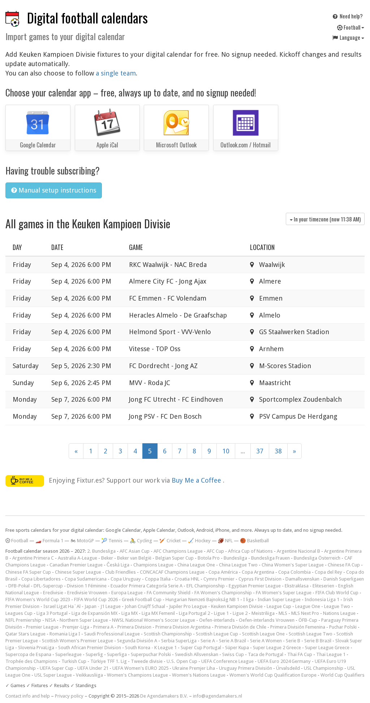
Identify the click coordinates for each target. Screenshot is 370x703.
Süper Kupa (237, 647)
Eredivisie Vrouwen (87, 592)
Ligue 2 (240, 613)
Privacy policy (69, 696)
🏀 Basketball (254, 540)
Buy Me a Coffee (197, 480)
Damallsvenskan (302, 579)
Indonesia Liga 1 (322, 599)
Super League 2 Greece (277, 647)
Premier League (42, 627)
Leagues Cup (19, 613)
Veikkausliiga (89, 675)
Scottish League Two (310, 634)
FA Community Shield (168, 592)
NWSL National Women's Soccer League (153, 620)
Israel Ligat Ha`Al (62, 606)
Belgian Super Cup (174, 558)
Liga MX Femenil (158, 613)
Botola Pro (209, 558)
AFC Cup (215, 551)
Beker (107, 558)
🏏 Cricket (170, 540)
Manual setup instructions (56, 190)
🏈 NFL (225, 540)
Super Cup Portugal (201, 647)
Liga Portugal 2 (194, 613)
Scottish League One (263, 634)
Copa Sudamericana (86, 579)
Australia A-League (77, 558)
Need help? (351, 16)
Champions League (153, 565)
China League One (196, 565)
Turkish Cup (73, 661)
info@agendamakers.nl (217, 696)
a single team (116, 73)
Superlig (94, 654)
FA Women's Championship (223, 592)
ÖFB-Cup (307, 620)
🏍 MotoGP (82, 540)
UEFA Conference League (227, 661)
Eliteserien (323, 585)
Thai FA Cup (299, 654)
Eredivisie (53, 592)
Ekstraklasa (297, 585)
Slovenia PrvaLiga (36, 647)
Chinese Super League (78, 572)
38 (278, 451)
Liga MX (129, 613)
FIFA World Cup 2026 (96, 599)
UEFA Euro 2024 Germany (284, 661)
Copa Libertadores (41, 579)
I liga (248, 599)
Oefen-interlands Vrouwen (266, 620)
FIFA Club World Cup (336, 592)
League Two (337, 606)
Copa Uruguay (126, 579)
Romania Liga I (65, 634)
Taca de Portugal (265, 654)
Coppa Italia (158, 579)
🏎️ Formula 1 (49, 540)
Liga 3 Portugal (52, 613)
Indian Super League (279, 599)
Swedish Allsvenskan (196, 654)
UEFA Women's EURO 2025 (140, 668)
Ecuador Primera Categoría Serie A (146, 585)
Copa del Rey (328, 572)
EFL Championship (205, 585)
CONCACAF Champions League (172, 572)
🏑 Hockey (199, 540)
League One (307, 606)
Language (350, 37)
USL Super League (53, 675)
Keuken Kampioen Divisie (237, 606)
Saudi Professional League (112, 634)
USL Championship (323, 668)
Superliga (117, 654)
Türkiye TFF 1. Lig (108, 661)
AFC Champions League (178, 551)
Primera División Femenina (297, 627)
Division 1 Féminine (87, 585)
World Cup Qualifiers (342, 675)
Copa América (223, 572)
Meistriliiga (263, 613)
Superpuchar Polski (151, 654)
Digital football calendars (87, 17)
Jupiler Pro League (188, 606)
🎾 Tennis (111, 540)
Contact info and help (27, 696)
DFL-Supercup (48, 585)
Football (352, 27)
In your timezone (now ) (327, 219)
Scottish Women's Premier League (77, 640)
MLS (283, 613)
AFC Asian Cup (135, 551)
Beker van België (134, 558)
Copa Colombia (294, 572)
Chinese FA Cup (344, 565)
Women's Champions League (137, 675)
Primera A (103, 627)
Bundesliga (235, 558)
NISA (50, 620)
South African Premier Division (89, 647)
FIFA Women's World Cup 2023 (37, 599)
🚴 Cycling (141, 540)
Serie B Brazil (317, 640)
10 (225, 451)
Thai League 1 (330, 654)
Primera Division (134, 627)
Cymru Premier (219, 579)
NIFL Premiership (23, 620)
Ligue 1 (221, 613)
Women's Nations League (198, 675)
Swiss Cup (233, 654)
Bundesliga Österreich (317, 558)
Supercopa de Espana (28, 654)
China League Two (238, 565)
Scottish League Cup (217, 634)
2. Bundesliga (101, 551)
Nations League (339, 613)
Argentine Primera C (33, 558)
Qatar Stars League (25, 634)
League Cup (279, 606)
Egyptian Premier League (255, 585)
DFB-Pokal (19, 585)
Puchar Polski (343, 627)
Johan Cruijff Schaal (145, 606)
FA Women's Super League (283, 592)
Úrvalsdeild (288, 668)
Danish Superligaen (343, 579)
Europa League (127, 592)
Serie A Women (266, 640)
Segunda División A (137, 640)
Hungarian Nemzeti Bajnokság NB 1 (202, 599)
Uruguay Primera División (245, 668)
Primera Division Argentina (183, 627)
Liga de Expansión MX (94, 613)
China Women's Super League (293, 565)
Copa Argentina (258, 572)
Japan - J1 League (103, 606)
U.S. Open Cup (182, 661)
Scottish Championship (168, 634)
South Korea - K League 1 (151, 647)
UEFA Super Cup (56, 668)
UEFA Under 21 (92, 668)
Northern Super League (84, 620)
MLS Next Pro (305, 613)
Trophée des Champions (31, 661)
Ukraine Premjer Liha (193, 668)
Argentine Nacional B (298, 551)
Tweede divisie (147, 661)
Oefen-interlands (217, 620)
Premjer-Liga (76, 627)
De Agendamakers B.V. (164, 696)
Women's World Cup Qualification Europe (273, 675)
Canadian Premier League (76, 565)
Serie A (208, 640)
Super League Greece (327, 647)
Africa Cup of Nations (250, 551)
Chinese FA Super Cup (28, 572)
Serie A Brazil (232, 640)
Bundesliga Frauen (270, 558)
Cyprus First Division (259, 579)
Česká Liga (118, 565)
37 (259, 451)
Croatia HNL (187, 579)
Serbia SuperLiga (179, 640)
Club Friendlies (120, 572)
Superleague (68, 654)
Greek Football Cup (142, 599)
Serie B (293, 640)
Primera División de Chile (240, 627)
